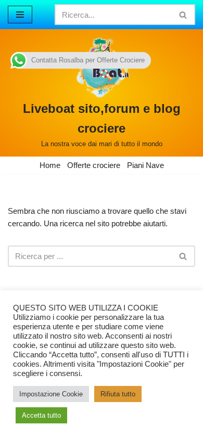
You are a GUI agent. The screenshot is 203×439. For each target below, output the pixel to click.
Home (50, 165)
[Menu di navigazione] (20, 14)
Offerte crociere (93, 165)
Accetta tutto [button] (41, 415)
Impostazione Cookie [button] (51, 394)
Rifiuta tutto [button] (117, 394)
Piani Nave (145, 165)
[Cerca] (183, 14)
